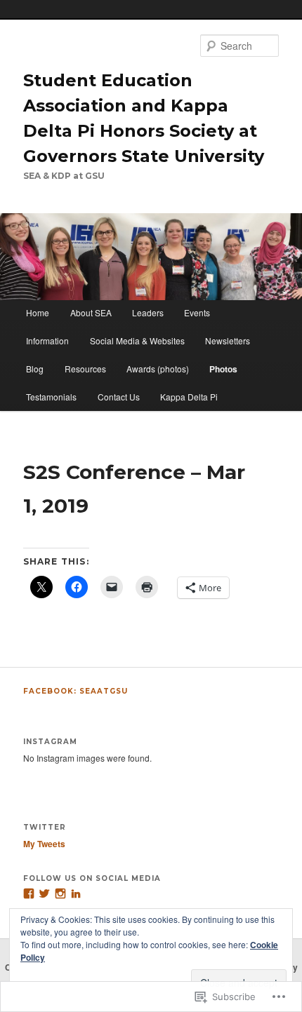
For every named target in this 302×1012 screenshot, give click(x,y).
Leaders (148, 312)
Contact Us (119, 397)
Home (37, 312)
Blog (35, 369)
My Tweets (44, 843)
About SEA (91, 312)
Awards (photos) (157, 369)
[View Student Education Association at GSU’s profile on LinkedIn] (75, 893)
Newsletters (227, 340)
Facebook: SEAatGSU (75, 691)
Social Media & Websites (137, 340)
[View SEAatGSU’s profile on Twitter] (44, 893)
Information (47, 340)
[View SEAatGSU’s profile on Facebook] (28, 893)
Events (197, 312)
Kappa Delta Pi (189, 397)
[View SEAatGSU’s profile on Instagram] (60, 893)
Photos (223, 369)
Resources (85, 369)
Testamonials (51, 397)
